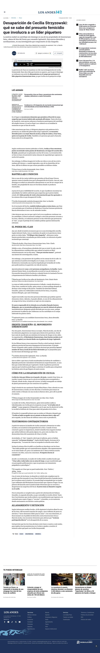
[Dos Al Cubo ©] (84, 643)
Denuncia (38, 534)
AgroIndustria (49, 622)
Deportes (29, 626)
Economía (30, 619)
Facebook (5, 622)
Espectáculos (31, 629)
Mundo (47, 612)
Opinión (47, 615)
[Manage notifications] (96, 646)
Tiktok (12, 622)
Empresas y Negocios (51, 617)
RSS (82, 617)
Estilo (46, 619)
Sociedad (30, 622)
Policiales (13, 18)
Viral (46, 626)
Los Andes (5, 18)
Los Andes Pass (67, 615)
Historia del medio (86, 619)
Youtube (20, 622)
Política (29, 617)
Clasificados (66, 619)
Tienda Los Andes (68, 617)
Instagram (8, 622)
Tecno (47, 624)
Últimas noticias (31, 615)
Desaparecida (29, 534)
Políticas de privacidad (87, 615)
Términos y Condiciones (87, 612)
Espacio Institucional (51, 629)
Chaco (21, 534)
